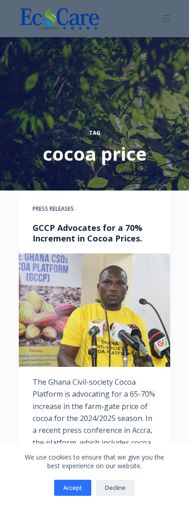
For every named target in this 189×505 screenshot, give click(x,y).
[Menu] (166, 18)
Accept (72, 487)
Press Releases (53, 209)
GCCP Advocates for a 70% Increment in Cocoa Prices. (87, 233)
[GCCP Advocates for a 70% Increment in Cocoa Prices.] (94, 310)
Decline (115, 487)
